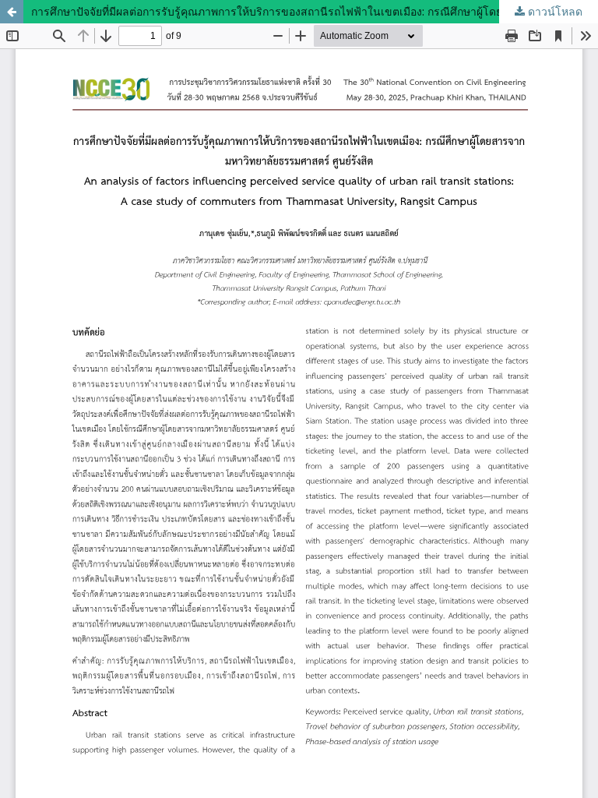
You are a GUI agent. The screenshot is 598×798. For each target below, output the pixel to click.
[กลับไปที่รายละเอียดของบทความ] (11, 11)
